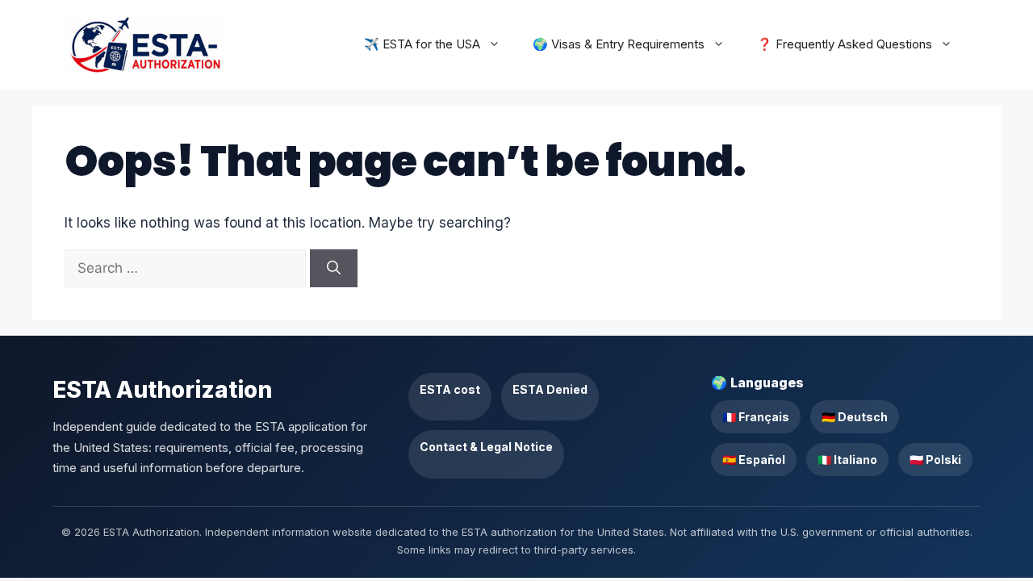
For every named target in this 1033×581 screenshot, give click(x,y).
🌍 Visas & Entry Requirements (619, 44)
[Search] (334, 268)
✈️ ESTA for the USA (422, 44)
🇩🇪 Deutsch (855, 417)
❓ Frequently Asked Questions (844, 44)
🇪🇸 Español (753, 459)
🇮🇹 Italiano (847, 459)
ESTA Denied (550, 389)
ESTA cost (450, 389)
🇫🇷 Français (755, 417)
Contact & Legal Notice (486, 447)
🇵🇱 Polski (935, 459)
